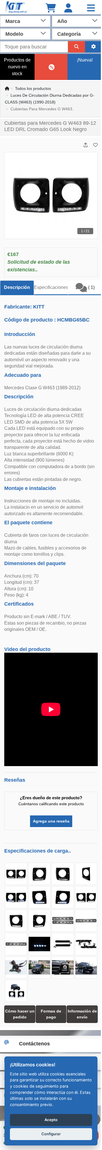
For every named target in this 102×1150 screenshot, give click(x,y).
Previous (4, 195)
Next (97, 195)
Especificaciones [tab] (51, 287)
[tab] (85, 287)
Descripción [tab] (17, 287)
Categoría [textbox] (69, 34)
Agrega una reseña (51, 821)
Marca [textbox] (12, 21)
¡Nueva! (85, 60)
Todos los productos (33, 88)
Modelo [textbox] (14, 34)
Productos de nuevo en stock (17, 67)
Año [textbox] (62, 21)
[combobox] (25, 20)
